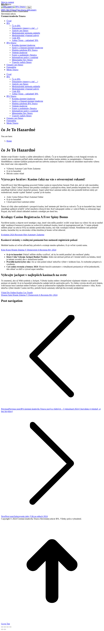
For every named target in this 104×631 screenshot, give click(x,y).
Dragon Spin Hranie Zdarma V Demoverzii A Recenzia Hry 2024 (29, 295)
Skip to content (7, 2)
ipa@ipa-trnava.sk (21, 10)
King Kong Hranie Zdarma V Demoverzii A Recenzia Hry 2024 (28, 250)
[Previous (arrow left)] (2, 629)
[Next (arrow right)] (5, 629)
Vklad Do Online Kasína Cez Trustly (17, 292)
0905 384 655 (7, 10)
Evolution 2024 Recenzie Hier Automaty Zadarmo (22, 235)
